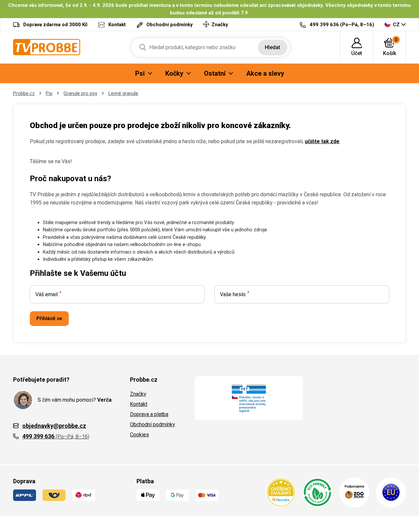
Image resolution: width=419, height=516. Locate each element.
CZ (396, 25)
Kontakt (138, 404)
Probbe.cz (24, 93)
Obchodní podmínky (152, 424)
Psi (49, 93)
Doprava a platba (149, 414)
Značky (138, 394)
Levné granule (123, 93)
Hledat (272, 47)
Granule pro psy (80, 93)
